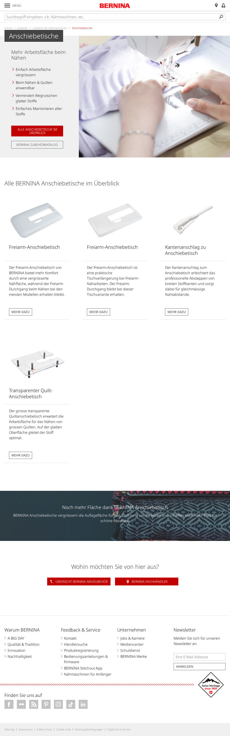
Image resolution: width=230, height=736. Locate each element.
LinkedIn (83, 704)
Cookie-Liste (63, 729)
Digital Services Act (118, 729)
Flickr (21, 704)
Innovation (16, 650)
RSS (33, 704)
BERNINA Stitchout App (83, 668)
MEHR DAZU (20, 312)
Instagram (58, 704)
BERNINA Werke (133, 656)
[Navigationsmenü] (7, 5)
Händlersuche (76, 644)
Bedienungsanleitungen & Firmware (86, 659)
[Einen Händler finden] (216, 5)
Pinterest (46, 704)
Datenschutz (44, 729)
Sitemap (9, 729)
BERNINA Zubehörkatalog (37, 144)
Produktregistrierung (81, 650)
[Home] (115, 5)
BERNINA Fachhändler (149, 581)
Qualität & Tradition (24, 644)
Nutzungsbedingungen (89, 729)
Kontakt (70, 638)
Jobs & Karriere (132, 638)
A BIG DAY (16, 638)
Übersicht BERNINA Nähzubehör (81, 581)
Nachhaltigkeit (20, 656)
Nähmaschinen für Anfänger (87, 674)
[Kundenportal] (223, 5)
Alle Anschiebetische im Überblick (37, 131)
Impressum (25, 729)
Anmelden (184, 666)
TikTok (70, 704)
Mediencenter (132, 644)
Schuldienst (130, 650)
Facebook (8, 704)
